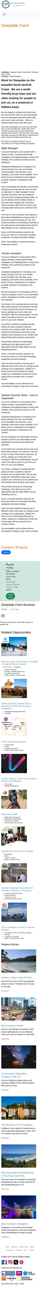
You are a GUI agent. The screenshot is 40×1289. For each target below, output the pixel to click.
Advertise (19, 1250)
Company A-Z (10, 1250)
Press (25, 1250)
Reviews (4, 609)
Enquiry (6, 552)
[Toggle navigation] (4, 14)
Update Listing (10, 596)
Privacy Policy (23, 1247)
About (7, 1247)
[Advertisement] (20, 49)
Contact (31, 1250)
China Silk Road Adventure (13, 742)
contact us (10, 587)
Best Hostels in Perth (12, 1025)
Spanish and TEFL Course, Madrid (17, 851)
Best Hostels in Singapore (14, 1224)
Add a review (15, 609)
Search (32, 1247)
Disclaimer (14, 1247)
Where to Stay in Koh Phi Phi (16, 977)
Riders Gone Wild (9, 814)
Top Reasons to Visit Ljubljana (16, 1124)
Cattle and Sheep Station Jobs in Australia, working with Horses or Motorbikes (16, 706)
